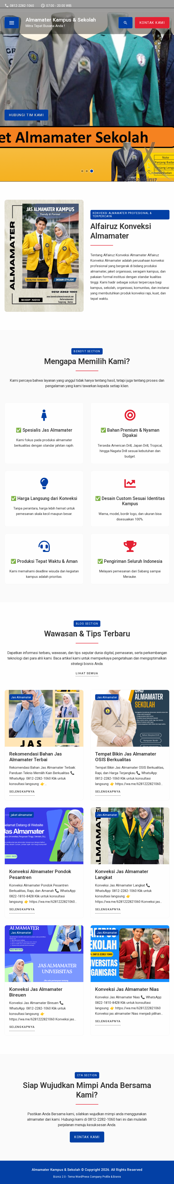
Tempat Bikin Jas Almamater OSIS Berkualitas (125, 756)
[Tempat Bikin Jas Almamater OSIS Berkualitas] (130, 718)
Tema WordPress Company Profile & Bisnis (94, 1176)
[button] (82, 171)
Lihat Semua (87, 673)
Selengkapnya (22, 791)
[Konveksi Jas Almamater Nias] (130, 953)
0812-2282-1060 (19, 5)
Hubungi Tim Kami (26, 115)
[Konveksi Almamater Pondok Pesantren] (44, 835)
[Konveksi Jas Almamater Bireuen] (44, 953)
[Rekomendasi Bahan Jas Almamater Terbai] (44, 718)
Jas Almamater (21, 697)
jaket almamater (21, 815)
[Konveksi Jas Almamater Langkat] (130, 835)
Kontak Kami (87, 1137)
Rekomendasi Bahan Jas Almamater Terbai (35, 756)
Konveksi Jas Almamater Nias (127, 989)
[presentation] (17, 107)
